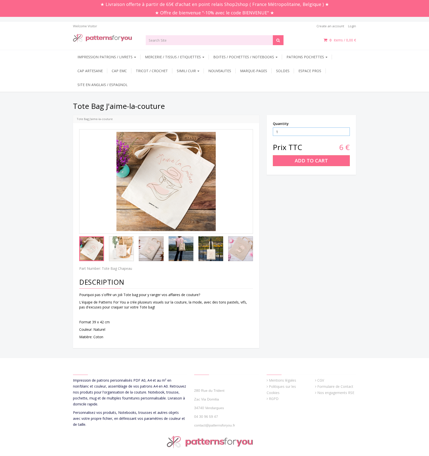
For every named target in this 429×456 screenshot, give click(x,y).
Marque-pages (253, 70)
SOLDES (282, 70)
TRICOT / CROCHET (152, 70)
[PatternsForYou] (105, 37)
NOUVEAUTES (219, 70)
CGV (320, 380)
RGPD (274, 398)
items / (342, 40)
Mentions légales (282, 380)
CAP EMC (119, 70)
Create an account (330, 26)
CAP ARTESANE (90, 70)
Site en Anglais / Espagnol (102, 84)
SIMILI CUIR (187, 70)
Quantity (281, 123)
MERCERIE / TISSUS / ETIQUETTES (173, 57)
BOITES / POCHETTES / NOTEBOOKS (244, 57)
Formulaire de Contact (335, 386)
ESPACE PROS (309, 70)
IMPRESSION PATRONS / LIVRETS (105, 57)
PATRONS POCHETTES (305, 57)
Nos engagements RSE (335, 392)
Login (352, 26)
